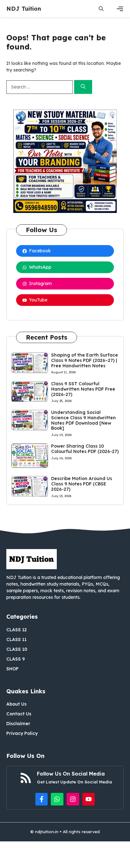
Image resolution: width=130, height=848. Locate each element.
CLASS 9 (15, 659)
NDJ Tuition (23, 8)
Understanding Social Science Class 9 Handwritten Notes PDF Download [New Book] (83, 420)
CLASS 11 (16, 639)
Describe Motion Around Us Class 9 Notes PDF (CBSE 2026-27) (81, 484)
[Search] (83, 87)
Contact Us (18, 714)
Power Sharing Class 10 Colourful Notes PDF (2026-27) (85, 448)
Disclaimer (18, 723)
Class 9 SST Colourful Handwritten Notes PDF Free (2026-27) (83, 389)
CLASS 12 (16, 630)
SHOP (12, 669)
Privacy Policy (22, 733)
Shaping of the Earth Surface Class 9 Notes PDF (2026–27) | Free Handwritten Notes (84, 360)
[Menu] (120, 9)
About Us (16, 704)
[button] (101, 8)
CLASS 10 (16, 649)
